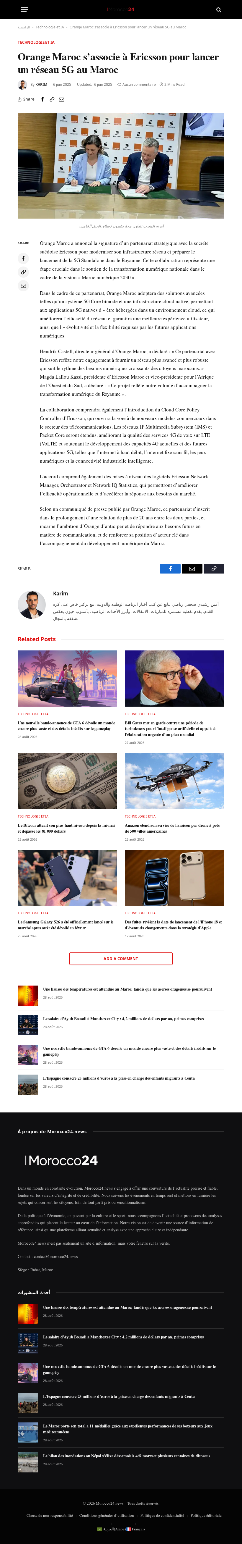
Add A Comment (121, 958)
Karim (41, 84)
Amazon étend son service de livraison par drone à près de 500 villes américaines (172, 828)
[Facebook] (23, 258)
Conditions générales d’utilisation (106, 1515)
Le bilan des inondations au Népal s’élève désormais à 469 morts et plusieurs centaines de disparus (126, 1456)
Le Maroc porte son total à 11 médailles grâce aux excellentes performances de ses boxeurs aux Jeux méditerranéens (127, 1429)
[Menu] (24, 9)
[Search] (218, 9)
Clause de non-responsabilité (50, 1515)
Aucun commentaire (139, 84)
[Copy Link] (52, 99)
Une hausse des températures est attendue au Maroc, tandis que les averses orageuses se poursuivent (127, 989)
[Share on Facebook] (42, 99)
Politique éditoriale (206, 1515)
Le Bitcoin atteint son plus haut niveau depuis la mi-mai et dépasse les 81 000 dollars (66, 828)
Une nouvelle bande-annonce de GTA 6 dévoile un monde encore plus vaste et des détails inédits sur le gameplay (66, 725)
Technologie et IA (50, 27)
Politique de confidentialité (162, 1515)
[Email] (23, 285)
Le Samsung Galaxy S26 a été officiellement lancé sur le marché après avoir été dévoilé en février (65, 925)
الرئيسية (24, 27)
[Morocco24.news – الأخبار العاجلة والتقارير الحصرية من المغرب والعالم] (121, 9)
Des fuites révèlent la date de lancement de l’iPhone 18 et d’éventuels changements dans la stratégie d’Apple (173, 925)
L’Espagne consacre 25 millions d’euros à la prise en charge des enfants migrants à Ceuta (118, 1078)
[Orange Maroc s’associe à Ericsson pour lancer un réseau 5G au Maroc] (121, 217)
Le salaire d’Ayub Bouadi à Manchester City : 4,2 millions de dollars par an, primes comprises (123, 1019)
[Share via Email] (61, 99)
